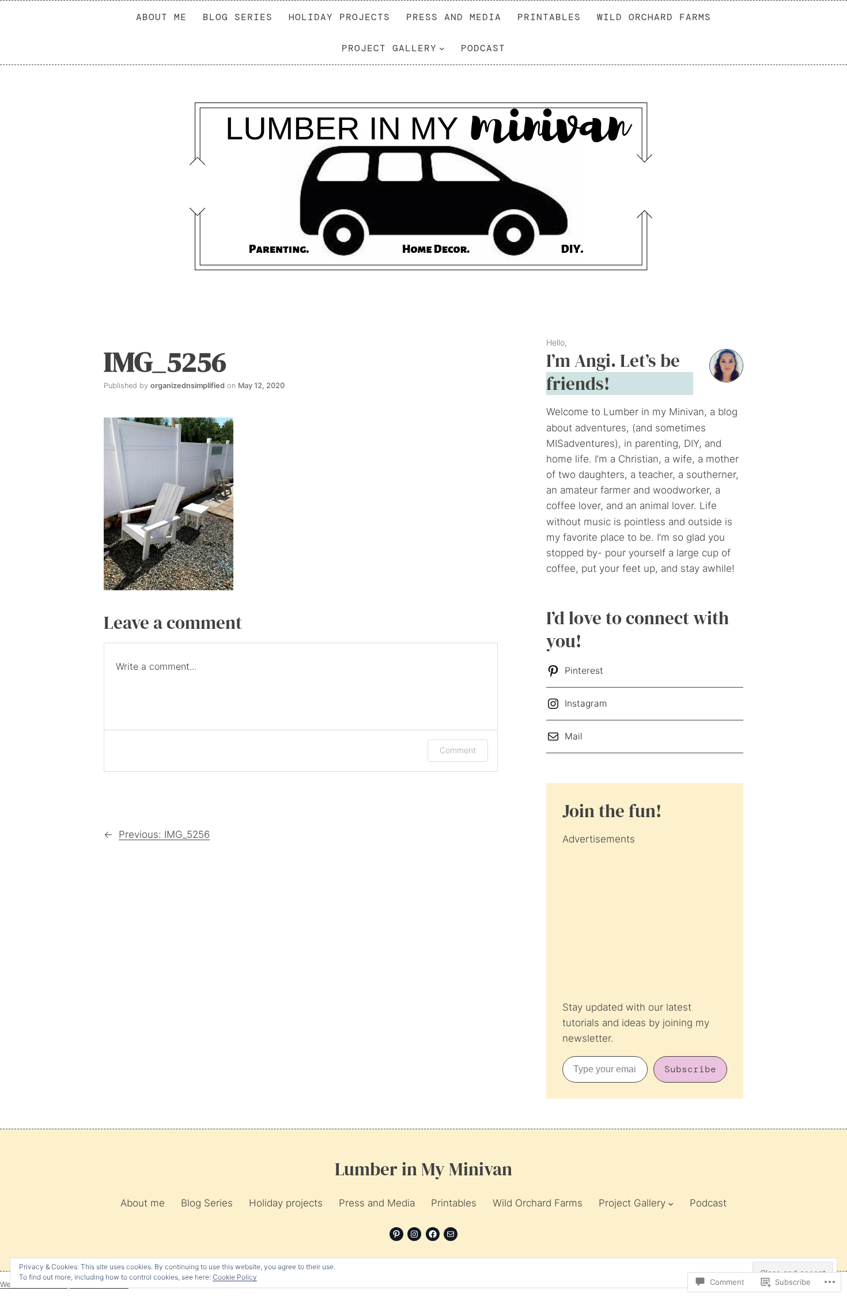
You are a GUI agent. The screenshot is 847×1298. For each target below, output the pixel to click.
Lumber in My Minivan (423, 1169)
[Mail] (450, 1234)
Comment (458, 750)
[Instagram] (414, 1234)
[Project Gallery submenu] (442, 48)
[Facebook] (433, 1234)
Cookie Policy (235, 1277)
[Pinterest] (396, 1234)
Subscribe (690, 1069)
